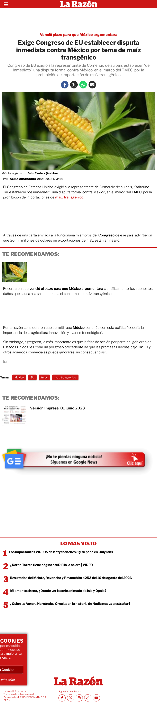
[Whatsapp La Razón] (83, 84)
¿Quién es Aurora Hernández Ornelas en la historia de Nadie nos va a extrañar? (70, 604)
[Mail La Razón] (92, 84)
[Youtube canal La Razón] (96, 697)
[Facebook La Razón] (64, 84)
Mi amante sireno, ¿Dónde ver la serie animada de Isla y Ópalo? (58, 591)
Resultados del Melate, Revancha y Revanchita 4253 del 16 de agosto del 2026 (71, 578)
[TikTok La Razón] (87, 697)
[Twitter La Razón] (74, 84)
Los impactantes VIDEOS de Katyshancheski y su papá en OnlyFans (61, 552)
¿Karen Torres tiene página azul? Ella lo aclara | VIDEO (51, 565)
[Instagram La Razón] (79, 697)
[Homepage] (78, 4)
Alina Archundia (23, 178)
